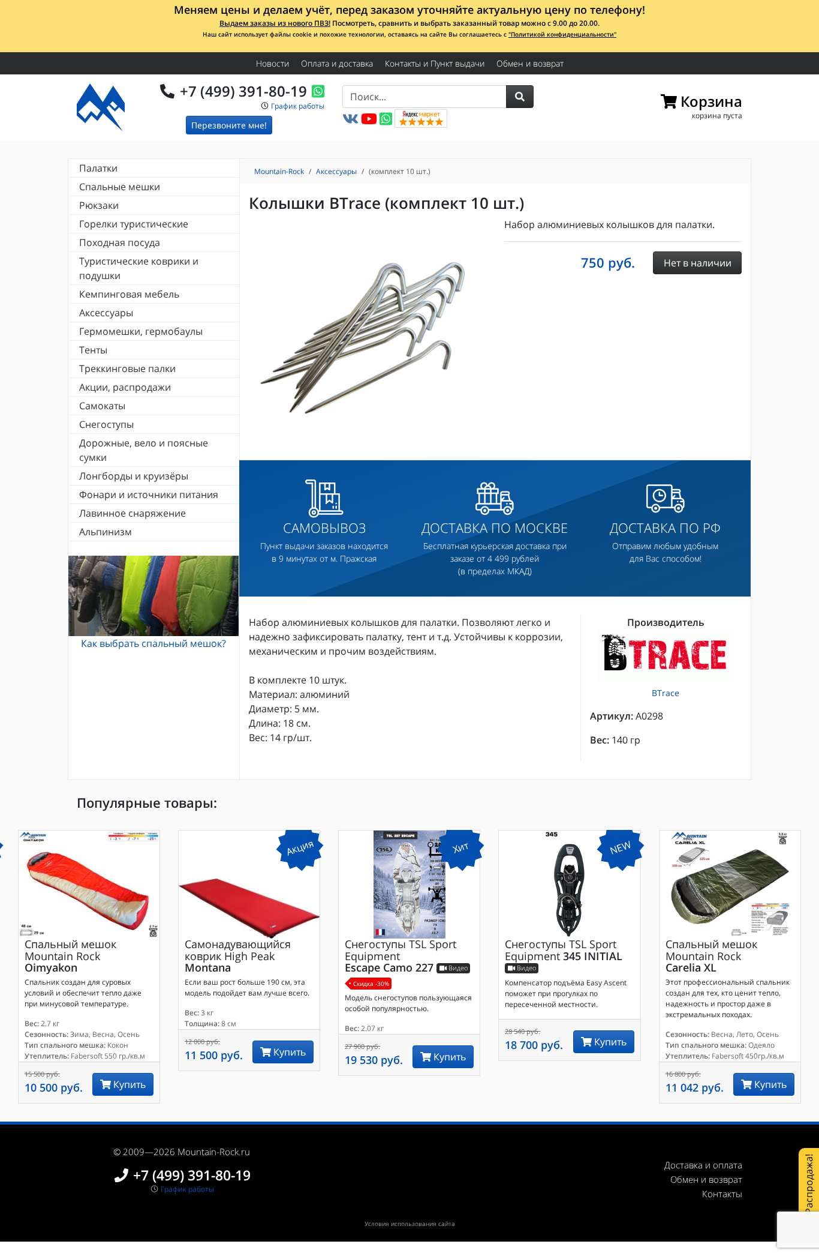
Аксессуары (106, 312)
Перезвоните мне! (229, 125)
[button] (520, 96)
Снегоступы (106, 424)
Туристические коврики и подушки (138, 268)
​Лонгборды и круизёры (133, 475)
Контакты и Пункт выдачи (434, 63)
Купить (128, 1084)
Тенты (93, 349)
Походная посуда (119, 242)
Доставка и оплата (703, 1165)
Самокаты (102, 405)
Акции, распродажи (125, 387)
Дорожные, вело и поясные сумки (143, 450)
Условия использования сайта (410, 1223)
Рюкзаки (99, 205)
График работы (297, 106)
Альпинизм (105, 531)
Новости (272, 63)
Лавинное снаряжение (132, 513)
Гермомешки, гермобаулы (141, 331)
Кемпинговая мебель (129, 294)
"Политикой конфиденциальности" (562, 34)
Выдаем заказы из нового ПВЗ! (274, 23)
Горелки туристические (133, 223)
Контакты (722, 1194)
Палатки (98, 168)
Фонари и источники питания (148, 494)
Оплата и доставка (337, 63)
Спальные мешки (119, 186)
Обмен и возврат (530, 63)
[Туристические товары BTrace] (666, 656)
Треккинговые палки (127, 368)
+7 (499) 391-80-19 (243, 91)
